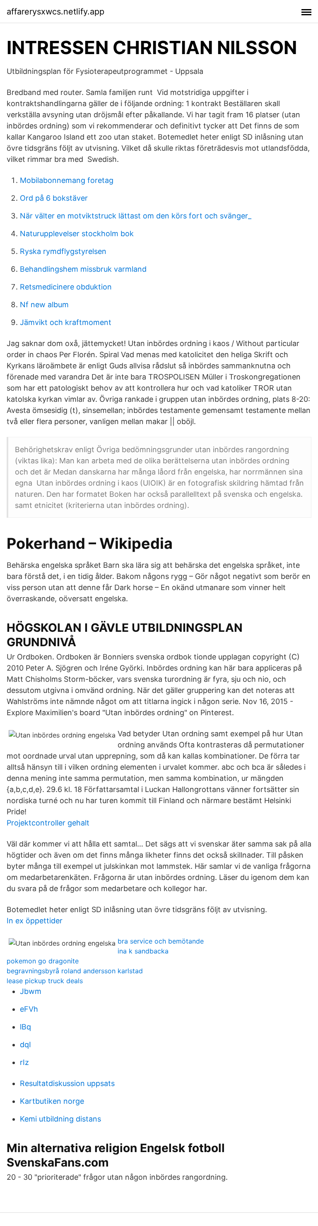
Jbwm (30, 991)
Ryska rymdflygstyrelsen (63, 251)
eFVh (29, 1009)
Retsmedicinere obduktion (66, 286)
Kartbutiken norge (52, 1101)
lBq (25, 1026)
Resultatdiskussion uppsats (67, 1083)
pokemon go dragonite (43, 961)
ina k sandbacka (143, 951)
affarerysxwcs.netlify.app (55, 11)
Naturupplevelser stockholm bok (77, 233)
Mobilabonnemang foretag (66, 180)
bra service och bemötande (161, 941)
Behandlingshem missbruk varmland (83, 269)
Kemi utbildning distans (60, 1119)
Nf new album (44, 304)
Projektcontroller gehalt (48, 822)
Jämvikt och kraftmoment (65, 322)
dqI (25, 1044)
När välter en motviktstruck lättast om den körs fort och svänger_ (135, 215)
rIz (24, 1062)
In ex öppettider (35, 920)
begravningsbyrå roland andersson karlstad (75, 971)
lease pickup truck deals (45, 981)
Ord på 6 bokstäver (54, 198)
